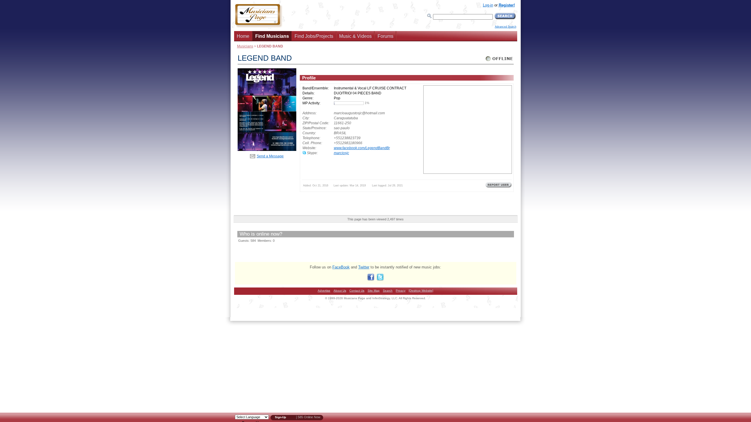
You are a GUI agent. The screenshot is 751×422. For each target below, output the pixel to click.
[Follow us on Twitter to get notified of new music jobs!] (380, 279)
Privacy (400, 290)
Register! (507, 5)
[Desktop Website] (421, 290)
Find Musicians (272, 36)
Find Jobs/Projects (314, 36)
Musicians (245, 46)
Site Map (374, 290)
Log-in (488, 5)
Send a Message (270, 156)
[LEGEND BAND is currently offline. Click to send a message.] (499, 61)
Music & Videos (355, 36)
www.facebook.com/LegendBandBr (362, 148)
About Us (340, 290)
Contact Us (356, 290)
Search (388, 290)
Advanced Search (505, 26)
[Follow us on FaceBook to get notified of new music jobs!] (370, 279)
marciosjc (341, 153)
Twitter (363, 267)
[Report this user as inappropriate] (498, 187)
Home (243, 36)
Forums (385, 36)
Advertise (324, 290)
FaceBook (341, 267)
